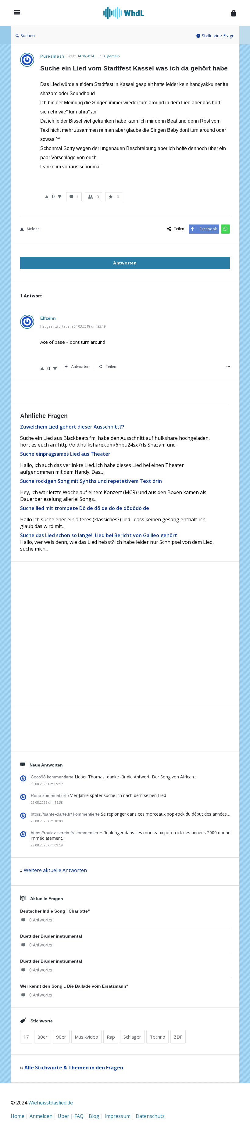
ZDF (178, 1037)
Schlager (132, 1037)
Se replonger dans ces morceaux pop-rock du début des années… (165, 814)
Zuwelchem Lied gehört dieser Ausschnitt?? (72, 426)
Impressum (118, 1116)
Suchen (27, 35)
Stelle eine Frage (218, 35)
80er (43, 1037)
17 (26, 1037)
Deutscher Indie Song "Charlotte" (55, 911)
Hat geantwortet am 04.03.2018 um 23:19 (73, 326)
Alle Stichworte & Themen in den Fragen (73, 1067)
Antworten (80, 366)
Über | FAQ (71, 1116)
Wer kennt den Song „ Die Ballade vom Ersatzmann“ (74, 986)
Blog (95, 1116)
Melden (33, 229)
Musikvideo (86, 1037)
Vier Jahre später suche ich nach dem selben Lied (118, 795)
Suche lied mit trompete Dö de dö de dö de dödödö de (84, 508)
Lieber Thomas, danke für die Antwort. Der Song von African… (136, 777)
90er (61, 1037)
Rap (111, 1037)
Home (18, 1116)
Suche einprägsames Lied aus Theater (65, 454)
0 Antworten (41, 920)
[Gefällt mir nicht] (60, 196)
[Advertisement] (125, 646)
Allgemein (111, 56)
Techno (157, 1037)
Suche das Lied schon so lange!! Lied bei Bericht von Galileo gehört (98, 535)
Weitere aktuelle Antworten (55, 870)
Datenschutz (150, 1116)
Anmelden (42, 1116)
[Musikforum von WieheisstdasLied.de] (127, 13)
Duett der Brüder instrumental (51, 936)
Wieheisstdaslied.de (50, 1102)
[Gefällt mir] (47, 196)
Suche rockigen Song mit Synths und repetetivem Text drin (91, 481)
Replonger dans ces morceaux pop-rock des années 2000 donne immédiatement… (130, 835)
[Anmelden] (233, 13)
